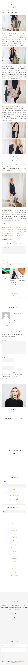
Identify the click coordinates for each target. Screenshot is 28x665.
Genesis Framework (20, 661)
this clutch (8, 106)
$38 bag (4, 35)
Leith (6, 227)
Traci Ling (10, 239)
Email (4, 365)
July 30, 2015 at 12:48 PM (16, 313)
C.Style (14, 4)
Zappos (14, 579)
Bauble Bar (20, 231)
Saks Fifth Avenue (14, 565)
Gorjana (4, 233)
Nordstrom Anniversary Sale (9, 212)
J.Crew (14, 544)
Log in (16, 662)
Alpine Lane (22, 659)
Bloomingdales (14, 533)
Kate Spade (22, 233)
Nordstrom (12, 233)
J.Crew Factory (14, 547)
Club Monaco (14, 537)
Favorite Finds (5, 10)
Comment (5, 340)
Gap (22, 229)
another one (10, 76)
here (19, 108)
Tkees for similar (6, 231)
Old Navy (14, 561)
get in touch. (16, 609)
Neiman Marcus (14, 554)
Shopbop (14, 572)
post (12, 170)
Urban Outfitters (14, 575)
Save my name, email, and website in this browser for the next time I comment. (12, 376)
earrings (7, 156)
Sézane (14, 568)
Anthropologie (14, 530)
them (8, 158)
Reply (7, 325)
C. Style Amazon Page (14, 526)
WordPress (12, 662)
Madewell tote (5, 78)
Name (4, 357)
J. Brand (14, 229)
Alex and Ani (11, 235)
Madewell (14, 551)
